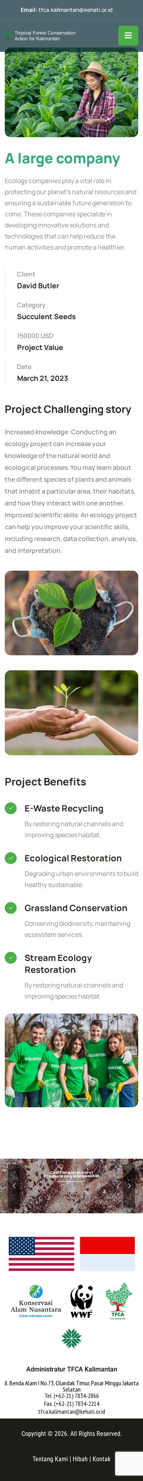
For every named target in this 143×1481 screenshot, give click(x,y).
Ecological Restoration (73, 858)
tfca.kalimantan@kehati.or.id (75, 9)
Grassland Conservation (76, 908)
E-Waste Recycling (64, 808)
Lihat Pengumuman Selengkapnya (70, 1201)
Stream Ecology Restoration (58, 964)
